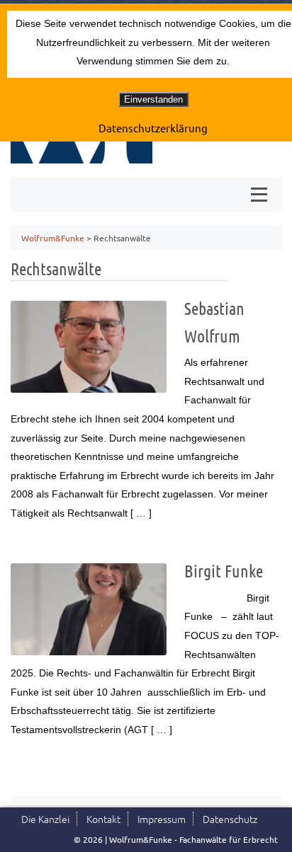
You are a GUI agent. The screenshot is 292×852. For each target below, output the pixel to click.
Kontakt (103, 819)
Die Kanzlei (45, 819)
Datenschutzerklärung (153, 127)
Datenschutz (230, 819)
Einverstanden (153, 99)
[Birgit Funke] (89, 609)
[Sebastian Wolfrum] (89, 347)
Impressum (161, 819)
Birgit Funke (223, 570)
